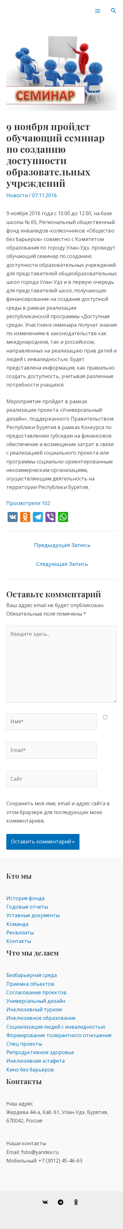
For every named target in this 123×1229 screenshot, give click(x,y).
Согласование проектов (36, 992)
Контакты (18, 941)
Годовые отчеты (27, 906)
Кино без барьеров (30, 1069)
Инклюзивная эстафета (35, 1060)
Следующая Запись (62, 563)
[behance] (77, 1202)
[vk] (46, 1202)
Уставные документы (33, 915)
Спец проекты (24, 1043)
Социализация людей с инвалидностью (55, 1026)
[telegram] (61, 1202)
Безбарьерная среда (31, 975)
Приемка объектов (30, 983)
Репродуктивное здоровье (40, 1052)
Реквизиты (20, 932)
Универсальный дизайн (35, 1000)
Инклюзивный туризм (34, 1009)
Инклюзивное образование (41, 1017)
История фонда (25, 898)
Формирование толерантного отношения (58, 1035)
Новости (17, 195)
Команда (17, 924)
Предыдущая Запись (62, 544)
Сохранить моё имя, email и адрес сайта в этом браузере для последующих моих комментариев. (58, 812)
